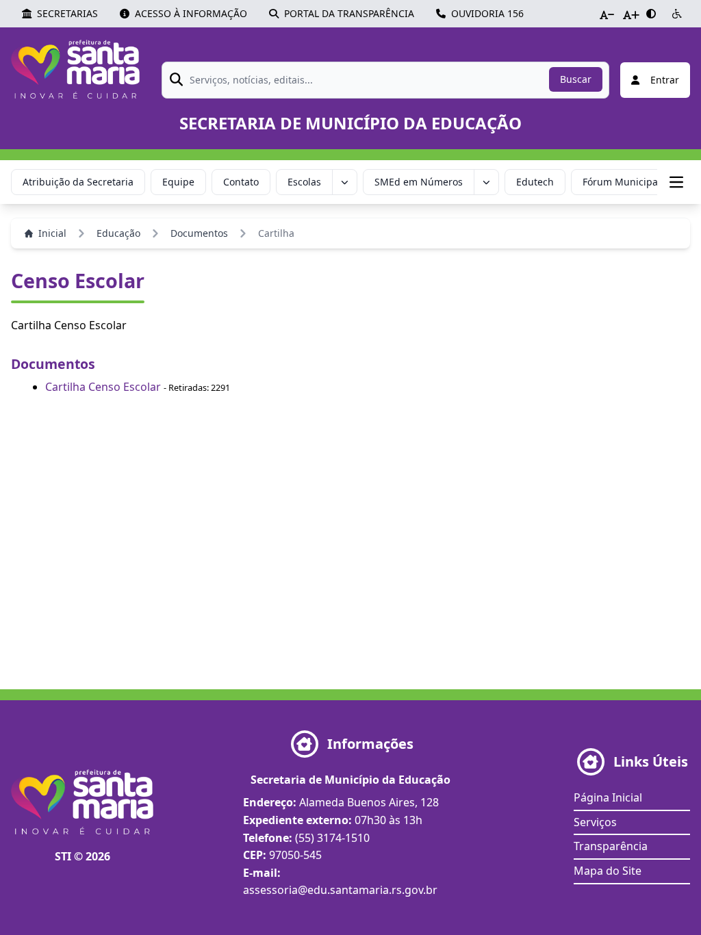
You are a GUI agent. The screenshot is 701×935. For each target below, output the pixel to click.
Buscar (575, 79)
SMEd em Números (418, 181)
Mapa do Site (607, 870)
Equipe (178, 181)
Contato (241, 181)
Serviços (595, 822)
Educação (118, 233)
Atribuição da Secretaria (78, 181)
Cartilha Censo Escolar (103, 386)
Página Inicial (608, 797)
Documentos (199, 233)
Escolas (304, 181)
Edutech (535, 181)
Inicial (52, 233)
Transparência (611, 846)
